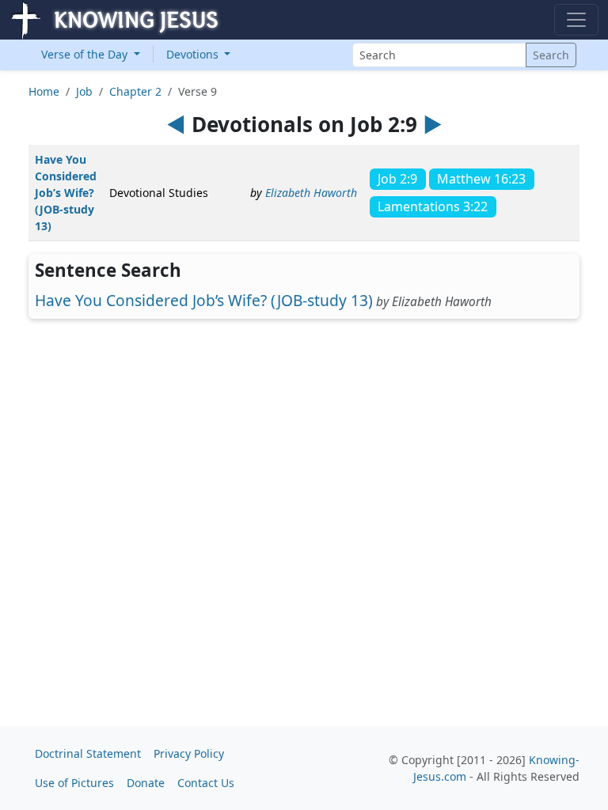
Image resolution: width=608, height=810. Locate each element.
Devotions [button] (194, 54)
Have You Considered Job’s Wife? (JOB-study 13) (66, 192)
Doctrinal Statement (88, 753)
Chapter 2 (135, 91)
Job (84, 91)
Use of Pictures (74, 782)
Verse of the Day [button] (86, 54)
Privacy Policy (189, 753)
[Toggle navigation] (576, 20)
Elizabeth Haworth (311, 192)
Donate (146, 782)
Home (43, 91)
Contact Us (205, 782)
